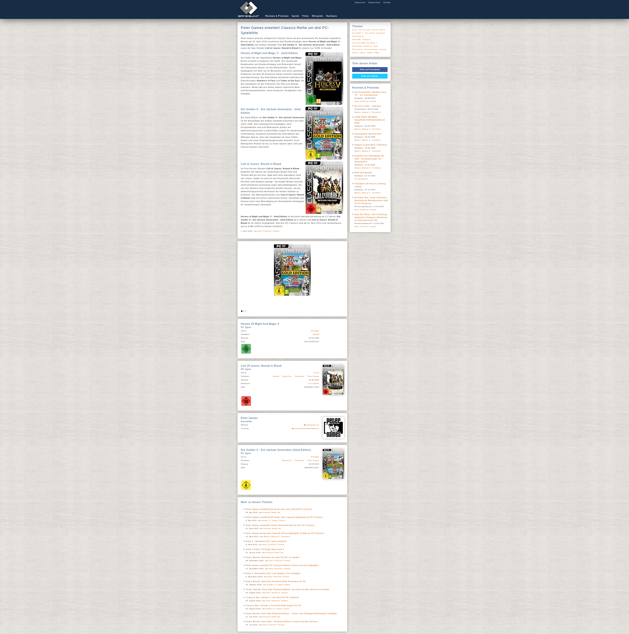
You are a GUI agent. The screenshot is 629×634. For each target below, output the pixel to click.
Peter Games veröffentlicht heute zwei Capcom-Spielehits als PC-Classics (284, 517)
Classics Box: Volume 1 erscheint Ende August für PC (273, 605)
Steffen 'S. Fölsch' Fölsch (273, 520)
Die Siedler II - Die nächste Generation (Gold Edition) (368, 34)
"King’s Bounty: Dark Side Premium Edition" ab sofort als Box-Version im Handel (287, 589)
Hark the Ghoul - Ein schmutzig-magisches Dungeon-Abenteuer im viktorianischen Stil (371, 217)
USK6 (376, 53)
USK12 (362, 53)
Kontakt (387, 2)
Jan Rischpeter (361, 179)
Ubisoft (316, 334)
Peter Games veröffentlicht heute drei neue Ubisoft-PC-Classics (279, 509)
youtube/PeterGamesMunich (306, 428)
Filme (305, 16)
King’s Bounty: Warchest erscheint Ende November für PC (276, 581)
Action (316, 373)
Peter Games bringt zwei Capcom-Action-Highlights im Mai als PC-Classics (285, 533)
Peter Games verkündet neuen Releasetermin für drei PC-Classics (280, 525)
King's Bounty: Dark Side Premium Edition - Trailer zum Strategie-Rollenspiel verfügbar (291, 613)
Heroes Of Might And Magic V (364, 43)
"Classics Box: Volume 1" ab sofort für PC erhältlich (272, 597)
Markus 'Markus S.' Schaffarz (277, 536)
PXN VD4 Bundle (363, 173)
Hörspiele (317, 16)
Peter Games (313, 376)
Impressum (360, 2)
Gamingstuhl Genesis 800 (367, 134)
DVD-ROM (356, 39)
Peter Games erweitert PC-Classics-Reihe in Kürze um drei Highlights (282, 565)
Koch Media (314, 383)
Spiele (295, 16)
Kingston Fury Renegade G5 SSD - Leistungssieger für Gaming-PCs (369, 159)
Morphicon (287, 376)
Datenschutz (374, 2)
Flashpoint (299, 376)
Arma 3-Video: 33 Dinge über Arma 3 (265, 549)
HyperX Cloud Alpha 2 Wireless (370, 145)
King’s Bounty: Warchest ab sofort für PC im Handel (272, 557)
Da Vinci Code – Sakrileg (367, 106)
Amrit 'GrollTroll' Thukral (268, 231)
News (376, 46)
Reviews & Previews (277, 16)
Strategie (315, 331)
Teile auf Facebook (370, 69)
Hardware (331, 16)
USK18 (370, 53)
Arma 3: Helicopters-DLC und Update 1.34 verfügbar (273, 573)
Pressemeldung (371, 49)
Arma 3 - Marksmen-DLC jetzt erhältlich (266, 541)
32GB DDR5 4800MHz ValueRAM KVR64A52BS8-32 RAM (369, 120)
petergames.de (312, 425)
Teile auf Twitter (369, 76)
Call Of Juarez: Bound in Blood (372, 30)
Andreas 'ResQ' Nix (271, 512)
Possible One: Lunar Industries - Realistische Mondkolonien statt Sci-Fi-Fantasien (371, 200)
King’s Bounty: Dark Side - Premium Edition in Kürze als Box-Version (281, 621)
